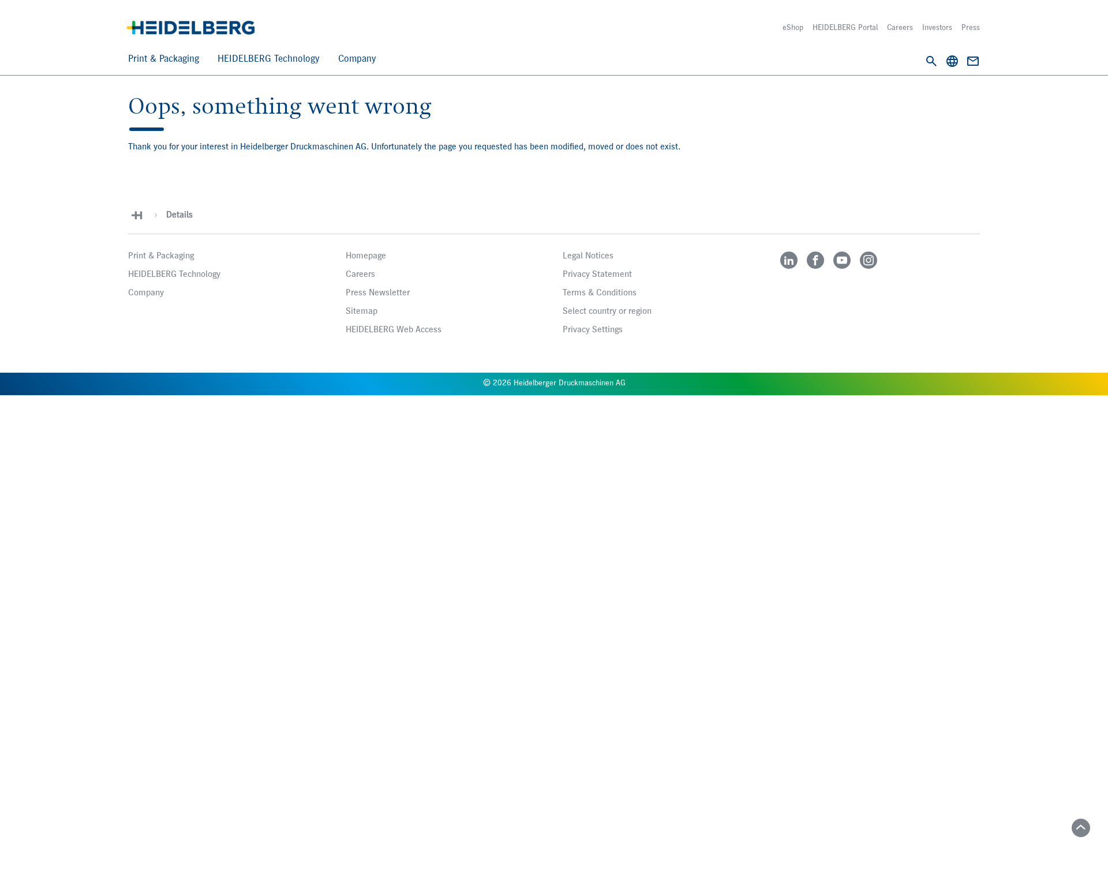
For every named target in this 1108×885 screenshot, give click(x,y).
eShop (793, 28)
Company (357, 59)
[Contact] (973, 61)
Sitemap (361, 311)
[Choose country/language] (952, 61)
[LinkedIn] (789, 260)
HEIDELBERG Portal (845, 28)
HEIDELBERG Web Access (393, 330)
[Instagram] (868, 260)
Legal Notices (588, 256)
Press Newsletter (378, 293)
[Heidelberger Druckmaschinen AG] (190, 28)
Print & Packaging (163, 59)
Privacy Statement (597, 274)
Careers (900, 28)
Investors (937, 28)
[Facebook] (815, 260)
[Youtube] (842, 260)
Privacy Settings (593, 330)
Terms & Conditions (600, 293)
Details (179, 215)
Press (970, 28)
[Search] (931, 61)
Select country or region (607, 311)
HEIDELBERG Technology (269, 59)
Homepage (366, 256)
